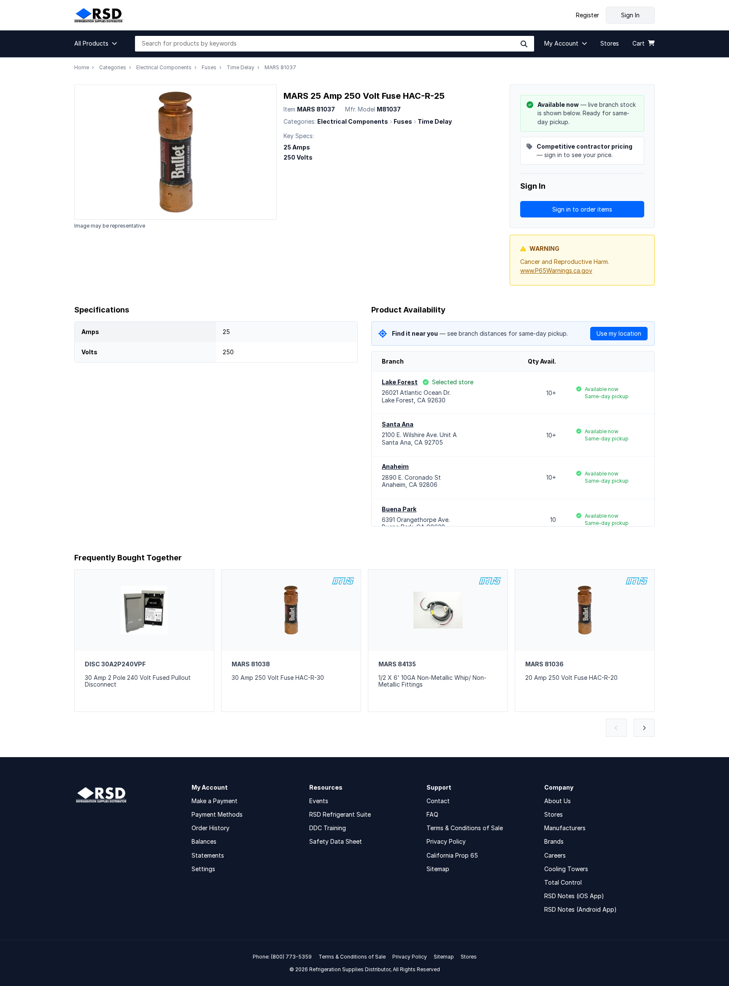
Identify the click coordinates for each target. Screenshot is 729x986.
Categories (112, 67)
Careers (555, 855)
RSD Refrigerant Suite (340, 814)
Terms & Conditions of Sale (465, 827)
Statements (208, 855)
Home (81, 67)
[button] (98, 43)
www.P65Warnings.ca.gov (556, 270)
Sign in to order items (582, 209)
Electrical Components (164, 67)
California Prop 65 (452, 855)
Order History (211, 827)
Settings (203, 868)
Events (318, 800)
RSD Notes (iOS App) (574, 895)
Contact (438, 800)
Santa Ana (397, 424)
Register (587, 15)
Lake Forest (400, 382)
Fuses (209, 67)
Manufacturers (565, 827)
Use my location (619, 333)
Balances (204, 841)
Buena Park (399, 509)
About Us (557, 800)
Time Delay (240, 67)
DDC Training (327, 827)
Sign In (630, 15)
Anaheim (395, 466)
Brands (554, 841)
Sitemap (438, 868)
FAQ (432, 814)
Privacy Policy (446, 841)
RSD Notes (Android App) (580, 909)
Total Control (563, 882)
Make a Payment (215, 800)
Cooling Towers (566, 868)
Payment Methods (217, 814)
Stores (553, 814)
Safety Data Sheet (335, 841)
